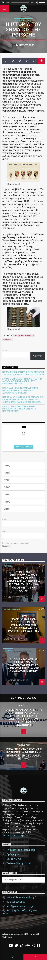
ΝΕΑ (30, 20)
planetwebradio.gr (24, 336)
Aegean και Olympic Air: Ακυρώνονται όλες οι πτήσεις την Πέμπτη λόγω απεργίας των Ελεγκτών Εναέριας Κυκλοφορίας (24, 717)
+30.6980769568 (16, 901)
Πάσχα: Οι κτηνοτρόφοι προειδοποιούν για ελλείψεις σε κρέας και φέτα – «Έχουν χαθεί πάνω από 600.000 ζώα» (23, 399)
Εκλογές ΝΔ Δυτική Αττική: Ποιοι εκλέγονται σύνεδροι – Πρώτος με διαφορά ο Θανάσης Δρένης (23, 665)
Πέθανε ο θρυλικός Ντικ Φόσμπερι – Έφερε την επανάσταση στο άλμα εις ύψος (24, 754)
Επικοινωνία (13, 858)
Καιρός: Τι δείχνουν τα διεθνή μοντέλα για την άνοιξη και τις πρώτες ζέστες (19, 408)
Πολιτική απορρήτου (18, 863)
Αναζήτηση (6, 350)
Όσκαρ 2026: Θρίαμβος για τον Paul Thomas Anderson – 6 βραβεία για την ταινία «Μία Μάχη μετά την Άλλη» (23, 581)
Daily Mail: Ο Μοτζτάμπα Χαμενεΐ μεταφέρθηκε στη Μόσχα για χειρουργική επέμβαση (20, 390)
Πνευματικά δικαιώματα (20, 849)
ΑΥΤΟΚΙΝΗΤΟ (20, 20)
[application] (23, 2)
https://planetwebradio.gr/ (21, 897)
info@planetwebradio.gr (20, 906)
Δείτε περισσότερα (14, 835)
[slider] (42, 2)
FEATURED (8, 566)
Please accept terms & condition (17, 543)
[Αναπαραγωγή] (3, 2)
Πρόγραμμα (13, 854)
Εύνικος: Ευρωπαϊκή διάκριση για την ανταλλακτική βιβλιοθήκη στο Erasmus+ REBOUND (22, 381)
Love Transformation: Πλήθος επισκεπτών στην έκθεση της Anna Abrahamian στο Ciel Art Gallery (23, 623)
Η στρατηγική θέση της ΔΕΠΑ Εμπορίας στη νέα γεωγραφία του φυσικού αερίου (23, 373)
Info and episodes (23, 447)
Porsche (7, 340)
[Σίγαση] (36, 2)
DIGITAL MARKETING (12, 609)
